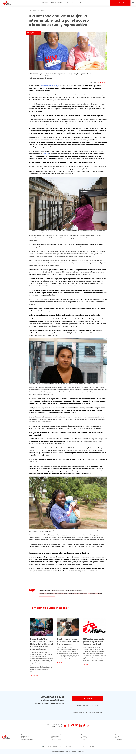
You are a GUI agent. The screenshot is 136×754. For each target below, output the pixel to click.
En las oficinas (118, 738)
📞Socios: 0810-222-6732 (88, 747)
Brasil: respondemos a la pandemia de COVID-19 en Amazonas (68, 641)
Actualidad (36, 10)
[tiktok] (84, 725)
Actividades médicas (58, 590)
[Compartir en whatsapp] (102, 82)
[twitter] (76, 725)
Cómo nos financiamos (27, 739)
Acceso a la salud (45, 590)
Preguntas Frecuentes (58, 751)
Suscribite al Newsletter (87, 705)
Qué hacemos (24, 738)
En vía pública (118, 739)
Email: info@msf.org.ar (72, 747)
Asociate (88, 698)
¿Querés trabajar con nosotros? (87, 712)
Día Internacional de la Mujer (49, 86)
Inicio (30, 10)
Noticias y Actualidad (57, 735)
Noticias (43, 10)
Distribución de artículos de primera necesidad (54, 593)
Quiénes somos (25, 736)
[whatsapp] (88, 725)
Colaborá (84, 735)
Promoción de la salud (95, 593)
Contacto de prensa (56, 739)
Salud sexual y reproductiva (48, 596)
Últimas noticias (55, 736)
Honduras (45, 154)
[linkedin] (80, 725)
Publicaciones (54, 738)
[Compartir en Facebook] (98, 82)
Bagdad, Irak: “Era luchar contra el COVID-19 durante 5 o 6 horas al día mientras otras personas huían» (41, 644)
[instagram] (65, 725)
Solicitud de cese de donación (89, 741)
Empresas (83, 739)
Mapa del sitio (80, 751)
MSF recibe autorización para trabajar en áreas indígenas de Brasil (94, 641)
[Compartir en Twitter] (100, 82)
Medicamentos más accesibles (78, 593)
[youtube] (72, 725)
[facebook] (69, 725)
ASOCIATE (120, 3)
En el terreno (118, 736)
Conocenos (24, 735)
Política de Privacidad (70, 751)
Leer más (32, 675)
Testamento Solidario (86, 738)
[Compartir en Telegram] (104, 82)
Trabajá (117, 735)
